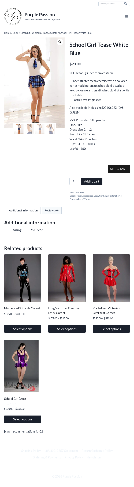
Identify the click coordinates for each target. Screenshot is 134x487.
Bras (96, 195)
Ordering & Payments (46, 457)
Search (126, 4)
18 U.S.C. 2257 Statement (61, 450)
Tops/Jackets (76, 199)
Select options (22, 329)
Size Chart (118, 169)
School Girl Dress (15, 398)
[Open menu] (126, 16)
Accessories (87, 195)
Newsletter (94, 457)
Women (87, 199)
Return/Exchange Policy (97, 450)
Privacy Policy (74, 457)
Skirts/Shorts (115, 195)
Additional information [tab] (23, 210)
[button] (60, 42)
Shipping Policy (31, 450)
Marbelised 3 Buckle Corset (22, 308)
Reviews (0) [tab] (51, 210)
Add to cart (91, 181)
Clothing (103, 195)
